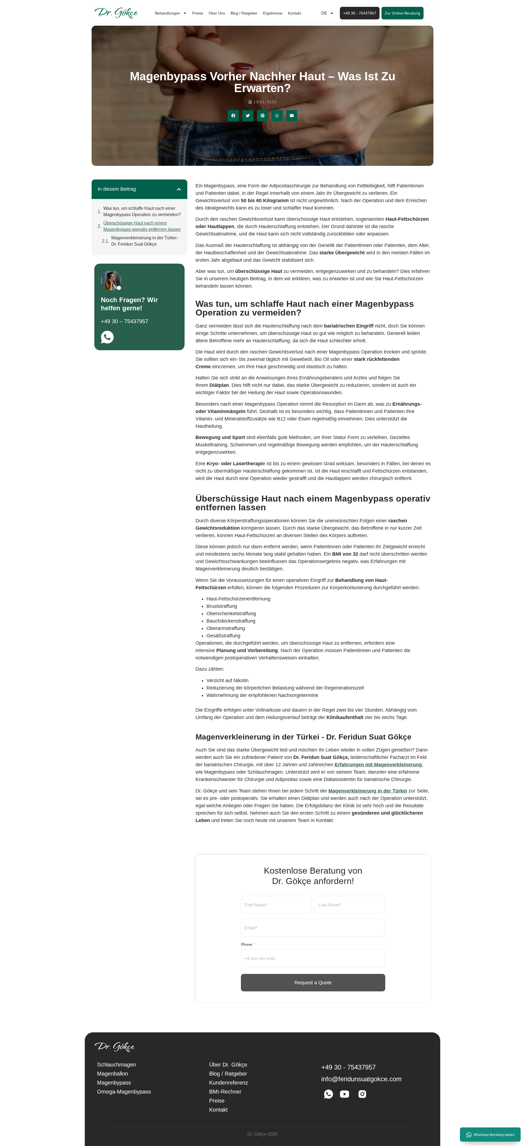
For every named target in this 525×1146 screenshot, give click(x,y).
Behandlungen (167, 13)
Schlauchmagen (116, 1065)
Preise (197, 13)
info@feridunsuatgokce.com (361, 1079)
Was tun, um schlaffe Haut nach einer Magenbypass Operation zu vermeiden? (142, 211)
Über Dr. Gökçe (228, 1065)
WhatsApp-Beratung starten (494, 1135)
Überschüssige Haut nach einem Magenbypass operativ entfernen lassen (142, 226)
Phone (248, 944)
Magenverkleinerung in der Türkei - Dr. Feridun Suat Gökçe (145, 240)
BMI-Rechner (225, 1092)
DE (324, 13)
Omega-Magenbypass (124, 1092)
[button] (233, 115)
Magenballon (112, 1074)
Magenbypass (114, 1083)
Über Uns (217, 13)
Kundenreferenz (228, 1083)
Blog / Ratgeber (244, 13)
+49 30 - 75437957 (348, 1067)
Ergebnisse (272, 13)
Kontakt (294, 13)
